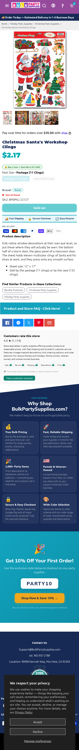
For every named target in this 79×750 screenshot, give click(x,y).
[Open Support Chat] (62, 5)
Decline (38, 731)
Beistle (18, 190)
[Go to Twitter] (28, 323)
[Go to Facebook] (7, 323)
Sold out (39, 208)
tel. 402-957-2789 (39, 655)
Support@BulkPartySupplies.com (39, 649)
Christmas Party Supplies (47, 23)
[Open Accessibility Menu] (53, 5)
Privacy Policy (24, 712)
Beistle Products (13, 290)
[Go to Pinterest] (38, 323)
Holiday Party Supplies (21, 23)
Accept (37, 722)
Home (4, 23)
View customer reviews (19, 378)
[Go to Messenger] (18, 323)
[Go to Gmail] (49, 323)
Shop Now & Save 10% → (39, 598)
